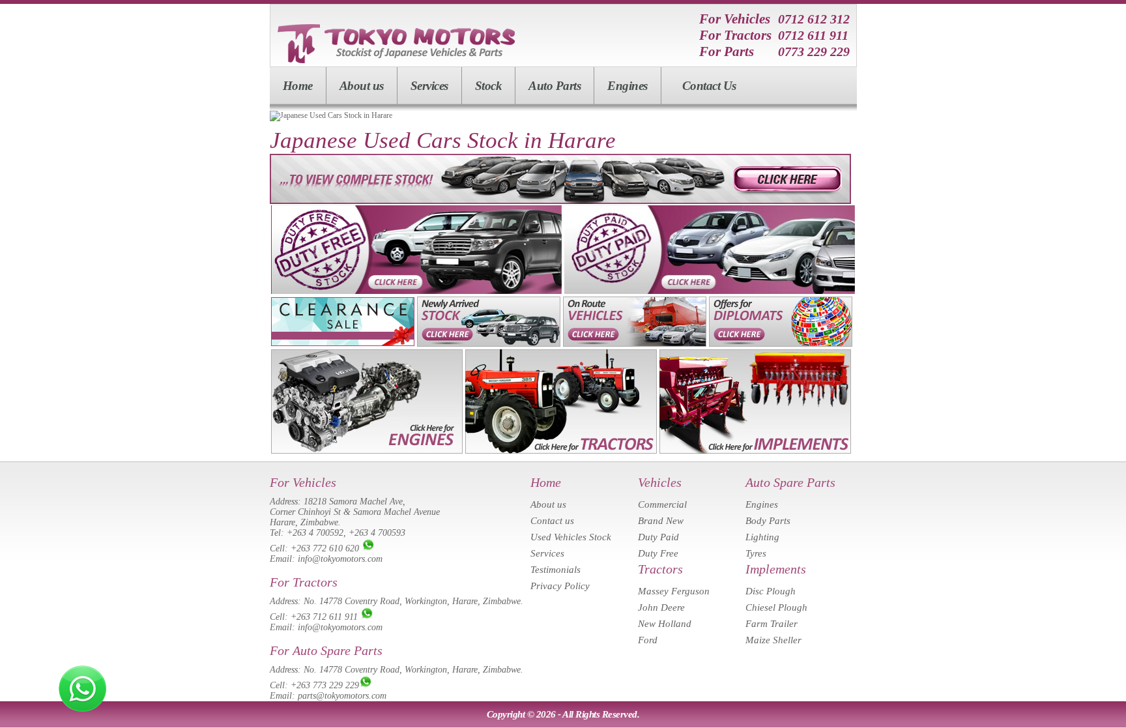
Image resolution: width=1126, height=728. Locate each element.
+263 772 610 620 (325, 548)
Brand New (661, 521)
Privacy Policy (560, 586)
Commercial (662, 504)
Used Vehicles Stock (570, 537)
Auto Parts (554, 86)
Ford (647, 640)
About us (361, 86)
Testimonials (555, 569)
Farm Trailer (771, 624)
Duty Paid (658, 537)
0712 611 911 (813, 35)
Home (298, 86)
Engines (627, 86)
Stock (488, 86)
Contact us (552, 521)
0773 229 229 (814, 51)
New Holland (664, 624)
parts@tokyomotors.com (342, 696)
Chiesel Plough (776, 607)
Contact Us (709, 86)
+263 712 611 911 (324, 617)
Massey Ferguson (674, 591)
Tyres (755, 553)
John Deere (661, 607)
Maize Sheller (773, 640)
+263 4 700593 (377, 533)
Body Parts (767, 521)
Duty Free (658, 553)
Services (429, 86)
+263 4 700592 (315, 533)
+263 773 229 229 (325, 685)
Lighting (762, 537)
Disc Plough (770, 591)
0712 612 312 (814, 19)
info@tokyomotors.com (340, 559)
